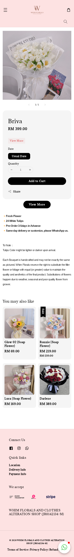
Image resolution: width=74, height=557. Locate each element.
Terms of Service (17, 549)
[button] (5, 10)
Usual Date (19, 156)
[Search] (65, 21)
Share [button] (16, 191)
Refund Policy (58, 549)
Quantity (13, 163)
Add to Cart (37, 181)
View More (16, 140)
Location (14, 465)
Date (11, 148)
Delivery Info (17, 469)
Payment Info (17, 474)
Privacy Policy (39, 549)
